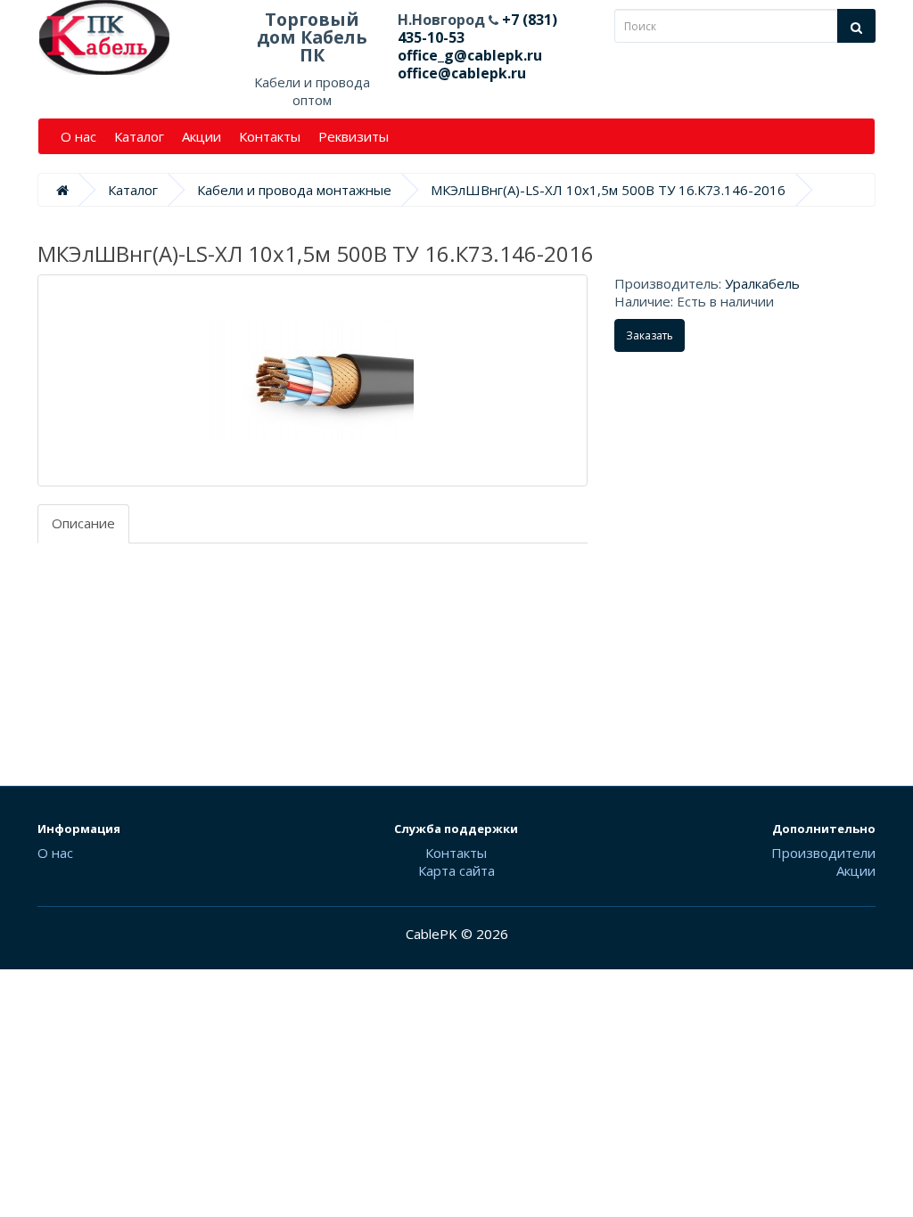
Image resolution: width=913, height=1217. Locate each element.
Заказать (649, 335)
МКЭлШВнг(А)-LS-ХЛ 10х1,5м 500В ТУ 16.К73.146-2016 (608, 190)
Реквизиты (353, 136)
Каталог (139, 136)
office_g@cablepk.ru (470, 55)
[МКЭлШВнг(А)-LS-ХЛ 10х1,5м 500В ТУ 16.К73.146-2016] (312, 380)
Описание (83, 523)
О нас (78, 136)
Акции (201, 136)
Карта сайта (456, 870)
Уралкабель (762, 283)
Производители (823, 853)
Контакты (269, 136)
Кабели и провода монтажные (294, 190)
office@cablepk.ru (462, 73)
